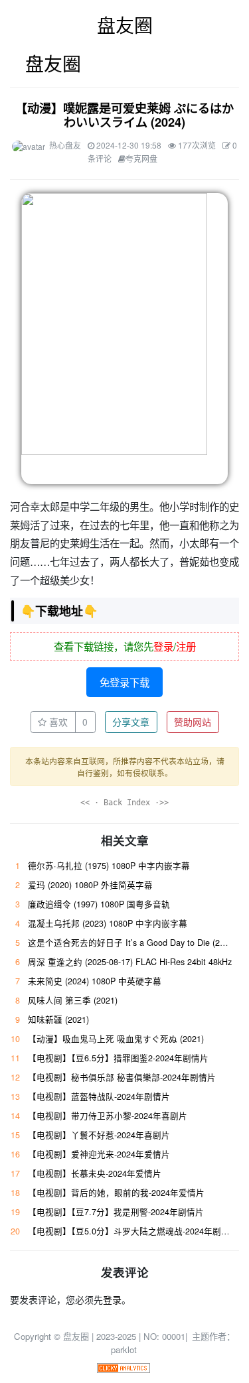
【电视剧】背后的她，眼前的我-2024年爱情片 (116, 1193)
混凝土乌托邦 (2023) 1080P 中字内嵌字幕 (107, 923)
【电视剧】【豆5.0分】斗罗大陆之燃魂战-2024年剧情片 (133, 1231)
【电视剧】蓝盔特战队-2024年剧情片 (99, 1096)
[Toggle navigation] (18, 63)
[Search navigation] (230, 63)
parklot (124, 1349)
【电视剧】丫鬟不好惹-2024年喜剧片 (99, 1135)
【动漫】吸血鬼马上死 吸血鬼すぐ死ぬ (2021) (116, 1039)
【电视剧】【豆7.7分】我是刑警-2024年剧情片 (116, 1212)
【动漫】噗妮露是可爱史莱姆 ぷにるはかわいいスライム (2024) (124, 115)
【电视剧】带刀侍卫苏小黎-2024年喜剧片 (107, 1116)
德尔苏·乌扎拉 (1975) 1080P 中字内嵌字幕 (109, 866)
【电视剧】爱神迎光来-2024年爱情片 (99, 1154)
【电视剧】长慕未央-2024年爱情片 (94, 1173)
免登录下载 (124, 682)
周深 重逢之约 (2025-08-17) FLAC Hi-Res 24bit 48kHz (130, 962)
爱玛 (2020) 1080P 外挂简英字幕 (90, 885)
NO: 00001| (166, 1336)
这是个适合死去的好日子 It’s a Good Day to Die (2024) (132, 943)
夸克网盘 (141, 158)
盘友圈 (125, 24)
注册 (186, 646)
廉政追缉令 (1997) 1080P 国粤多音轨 (99, 904)
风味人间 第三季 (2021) (73, 1000)
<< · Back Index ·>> (124, 802)
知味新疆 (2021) (58, 1019)
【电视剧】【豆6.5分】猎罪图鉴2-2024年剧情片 (118, 1058)
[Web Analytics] (123, 1366)
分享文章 (130, 721)
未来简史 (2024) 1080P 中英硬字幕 (94, 981)
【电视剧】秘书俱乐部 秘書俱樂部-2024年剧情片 (122, 1077)
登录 (163, 646)
